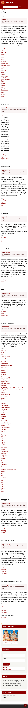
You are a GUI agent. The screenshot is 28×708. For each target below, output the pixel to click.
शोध (20, 7)
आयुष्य (2, 157)
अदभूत (2, 369)
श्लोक (2, 468)
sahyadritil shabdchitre (6, 365)
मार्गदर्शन (3, 444)
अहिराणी (2, 376)
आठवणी (2, 60)
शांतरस (2, 96)
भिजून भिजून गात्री (4, 435)
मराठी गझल (3, 611)
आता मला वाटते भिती (5, 378)
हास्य (2, 481)
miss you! (3, 360)
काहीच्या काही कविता (5, 76)
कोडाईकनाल (3, 398)
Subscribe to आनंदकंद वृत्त (1, 623)
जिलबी (2, 82)
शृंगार (2, 241)
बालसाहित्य (3, 429)
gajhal (2, 607)
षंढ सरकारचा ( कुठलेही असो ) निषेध (8, 470)
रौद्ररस (2, 490)
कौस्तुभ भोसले (8, 544)
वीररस (2, 486)
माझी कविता (3, 572)
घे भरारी (2, 411)
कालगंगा (3, 74)
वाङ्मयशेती (3, 459)
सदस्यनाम (5, 653)
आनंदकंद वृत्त (3, 62)
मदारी (2, 439)
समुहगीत (3, 472)
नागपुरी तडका (4, 420)
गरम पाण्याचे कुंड (4, 406)
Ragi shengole (4, 363)
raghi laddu (4, 362)
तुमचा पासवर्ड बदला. (7, 670)
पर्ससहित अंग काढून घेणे (6, 424)
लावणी (2, 457)
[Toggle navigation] (26, 7)
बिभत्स (2, 483)
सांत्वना (2, 473)
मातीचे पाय (5, 334)
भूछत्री (2, 87)
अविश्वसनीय (3, 374)
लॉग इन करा (6, 664)
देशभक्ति (2, 418)
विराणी (2, 462)
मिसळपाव (10, 2)
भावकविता (3, 433)
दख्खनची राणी (4, 417)
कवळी (2, 391)
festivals (3, 49)
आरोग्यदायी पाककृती (5, 65)
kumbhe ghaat (4, 358)
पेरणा (2, 115)
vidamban (3, 367)
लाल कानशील (4, 455)
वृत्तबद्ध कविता (4, 464)
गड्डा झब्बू (7, 327)
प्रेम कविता (3, 426)
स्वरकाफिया (3, 477)
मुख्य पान (3, 10)
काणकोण (3, 73)
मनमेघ (2, 440)
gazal (2, 609)
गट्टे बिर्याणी (3, 404)
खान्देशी (2, 402)
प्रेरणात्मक (3, 84)
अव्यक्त (2, 58)
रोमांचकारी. (3, 453)
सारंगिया (2, 475)
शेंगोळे (2, 93)
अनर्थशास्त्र (3, 54)
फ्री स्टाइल (3, 85)
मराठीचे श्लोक (3, 442)
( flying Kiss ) (4, 351)
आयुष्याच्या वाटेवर (4, 63)
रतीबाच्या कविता (4, 91)
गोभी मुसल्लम (4, 409)
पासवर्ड (4, 658)
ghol (2, 51)
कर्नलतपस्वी (7, 108)
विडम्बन (2, 461)
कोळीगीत (3, 400)
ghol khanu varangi (5, 356)
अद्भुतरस (3, 95)
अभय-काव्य (3, 56)
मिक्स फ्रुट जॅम (4, 448)
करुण (2, 484)
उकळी (2, 206)
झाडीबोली (3, 415)
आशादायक (3, 67)
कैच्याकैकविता (4, 78)
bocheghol (3, 352)
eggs (2, 354)
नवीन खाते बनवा (6, 668)
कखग (2, 69)
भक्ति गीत (3, 431)
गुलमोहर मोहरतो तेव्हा (5, 80)
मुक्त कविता (3, 89)
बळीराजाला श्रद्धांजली (5, 428)
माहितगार (7, 19)
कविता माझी (3, 71)
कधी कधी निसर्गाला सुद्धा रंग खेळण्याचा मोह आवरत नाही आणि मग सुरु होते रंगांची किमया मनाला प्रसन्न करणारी (13, 388)
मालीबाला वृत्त (4, 446)
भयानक (2, 479)
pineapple (3, 52)
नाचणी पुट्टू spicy (4, 422)
